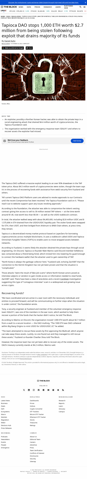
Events (3, 442)
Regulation (5, 420)
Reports (61, 403)
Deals (3, 406)
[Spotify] (53, 390)
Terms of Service (39, 471)
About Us (33, 436)
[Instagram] (34, 390)
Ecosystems (5, 411)
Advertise (33, 445)
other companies (42, 354)
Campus (62, 411)
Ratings (32, 425)
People (3, 445)
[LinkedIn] (29, 390)
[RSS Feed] (63, 390)
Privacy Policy (25, 471)
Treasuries (33, 422)
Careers (32, 442)
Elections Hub (6, 425)
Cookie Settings (52, 471)
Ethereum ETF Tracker (38, 417)
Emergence (5, 447)
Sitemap (33, 461)
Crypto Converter (36, 409)
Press (32, 447)
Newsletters (5, 439)
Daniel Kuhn (9, 41)
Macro (3, 414)
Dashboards (34, 400)
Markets (4, 417)
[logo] (9, 7)
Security (33, 458)
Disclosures (34, 456)
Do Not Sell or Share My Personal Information (43, 473)
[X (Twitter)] (24, 390)
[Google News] (58, 390)
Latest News (5, 400)
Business (4, 403)
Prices (32, 403)
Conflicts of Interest (37, 453)
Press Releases (6, 428)
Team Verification (36, 450)
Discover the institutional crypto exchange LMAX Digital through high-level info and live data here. (43, 2)
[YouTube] (48, 390)
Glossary (62, 409)
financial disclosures (26, 359)
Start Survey (77, 141)
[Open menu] (84, 7)
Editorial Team (35, 439)
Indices (32, 406)
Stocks (32, 420)
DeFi (2, 409)
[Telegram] (43, 390)
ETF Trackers (34, 411)
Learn (61, 406)
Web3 (3, 422)
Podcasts (4, 436)
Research (62, 400)
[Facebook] (39, 390)
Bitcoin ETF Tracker (37, 414)
